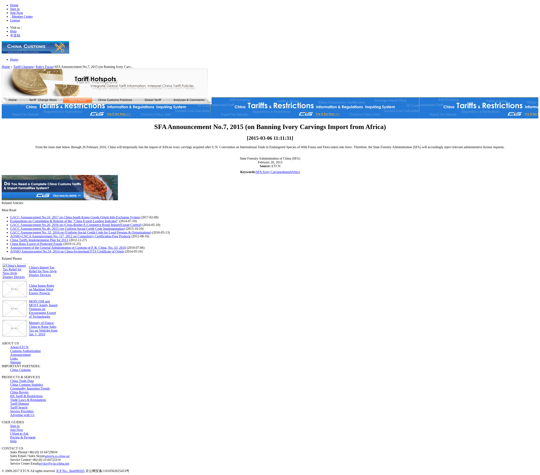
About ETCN (19, 347)
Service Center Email (24, 463)
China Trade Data (22, 381)
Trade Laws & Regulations (28, 400)
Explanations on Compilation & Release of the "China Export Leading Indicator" (64, 221)
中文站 (15, 35)
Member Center (22, 16)
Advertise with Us (22, 415)
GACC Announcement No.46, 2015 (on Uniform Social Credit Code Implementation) (67, 228)
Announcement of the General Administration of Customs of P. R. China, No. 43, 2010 (68, 247)
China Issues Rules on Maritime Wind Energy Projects (41, 289)
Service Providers (22, 411)
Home (14, 5)
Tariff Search (18, 407)
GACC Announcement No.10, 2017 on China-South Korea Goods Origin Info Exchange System (75, 217)
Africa (296, 172)
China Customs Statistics (26, 384)
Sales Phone (18, 452)
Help (13, 31)
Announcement (20, 355)
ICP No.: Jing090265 (70, 471)
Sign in (15, 9)
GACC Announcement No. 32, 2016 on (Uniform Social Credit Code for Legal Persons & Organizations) (80, 232)
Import (287, 172)
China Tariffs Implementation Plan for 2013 (39, 240)
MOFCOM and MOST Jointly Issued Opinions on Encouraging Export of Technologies (43, 309)
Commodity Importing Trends (30, 388)
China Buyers (19, 392)
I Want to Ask (19, 433)
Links (14, 358)
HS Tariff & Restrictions (26, 396)
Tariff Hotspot (19, 403)
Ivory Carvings (272, 172)
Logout (15, 20)
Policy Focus (44, 67)
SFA (259, 172)
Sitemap (15, 362)
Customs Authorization (25, 351)
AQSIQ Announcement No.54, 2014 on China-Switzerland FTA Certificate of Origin (67, 251)
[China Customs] (35, 52)
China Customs (20, 370)
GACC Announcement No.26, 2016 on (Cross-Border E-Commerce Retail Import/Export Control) (76, 225)
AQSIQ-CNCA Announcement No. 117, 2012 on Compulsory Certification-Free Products (70, 236)
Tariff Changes (23, 67)
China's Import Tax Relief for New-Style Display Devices (43, 271)
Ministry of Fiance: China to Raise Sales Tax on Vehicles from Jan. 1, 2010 (43, 328)
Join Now (16, 13)
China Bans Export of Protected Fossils (36, 244)
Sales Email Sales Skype (27, 456)
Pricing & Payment (22, 437)
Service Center (20, 460)
